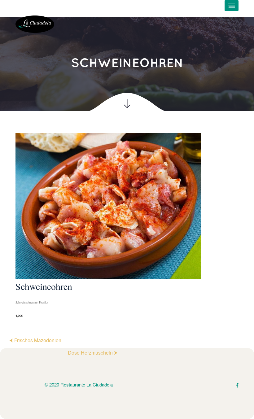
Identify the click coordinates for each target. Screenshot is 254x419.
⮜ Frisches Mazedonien (35, 340)
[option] (127, 226)
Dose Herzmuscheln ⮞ (93, 352)
